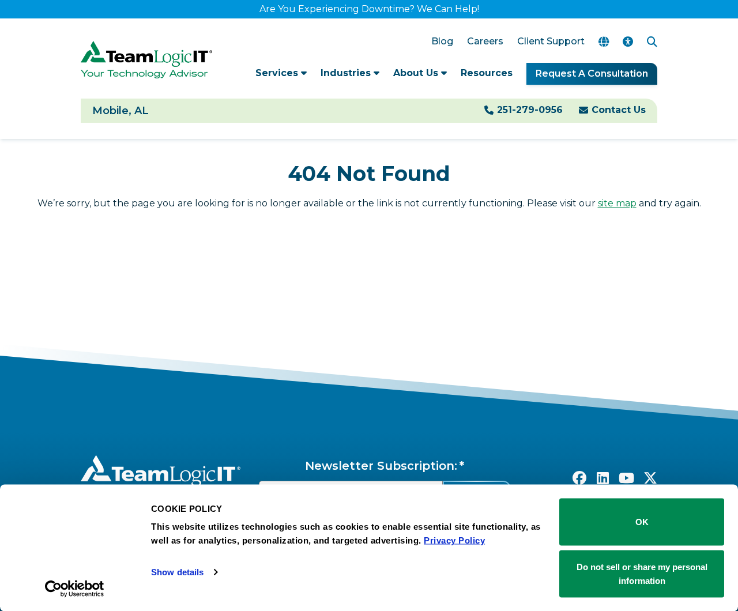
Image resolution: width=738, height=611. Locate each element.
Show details (177, 572)
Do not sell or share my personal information (642, 573)
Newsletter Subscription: (381, 466)
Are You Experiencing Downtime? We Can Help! (369, 8)
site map (617, 203)
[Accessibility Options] (628, 42)
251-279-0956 (530, 109)
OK (642, 522)
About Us (417, 72)
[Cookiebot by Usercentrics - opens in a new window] (74, 588)
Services (278, 72)
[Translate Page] (603, 42)
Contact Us (619, 109)
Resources (487, 72)
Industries (347, 72)
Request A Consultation (592, 73)
